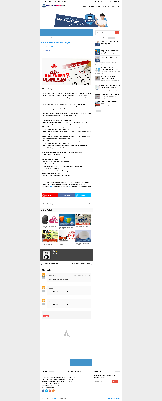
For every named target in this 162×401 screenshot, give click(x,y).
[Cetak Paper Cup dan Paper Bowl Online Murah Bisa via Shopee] (83, 236)
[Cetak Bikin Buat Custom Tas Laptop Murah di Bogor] (50, 219)
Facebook (66, 195)
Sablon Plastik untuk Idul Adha (110, 94)
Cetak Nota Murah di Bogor (50, 263)
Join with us (117, 1)
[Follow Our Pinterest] (110, 1)
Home (84, 6)
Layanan (48, 37)
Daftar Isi (71, 381)
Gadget (98, 6)
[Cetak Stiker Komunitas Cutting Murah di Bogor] (50, 236)
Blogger (118, 398)
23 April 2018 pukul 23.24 (81, 288)
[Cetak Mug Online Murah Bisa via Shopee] (67, 220)
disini (50, 186)
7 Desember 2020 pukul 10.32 (80, 301)
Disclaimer (72, 379)
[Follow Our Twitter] (98, 1)
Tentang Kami (72, 377)
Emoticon (46, 316)
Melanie (51, 301)
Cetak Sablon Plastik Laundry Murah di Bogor (82, 227)
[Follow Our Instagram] (107, 1)
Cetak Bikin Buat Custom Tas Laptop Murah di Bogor (49, 227)
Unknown (51, 288)
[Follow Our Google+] (101, 1)
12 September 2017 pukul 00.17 (80, 275)
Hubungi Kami (72, 375)
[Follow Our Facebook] (95, 1)
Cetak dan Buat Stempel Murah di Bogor (66, 243)
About (50, 1)
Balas (43, 278)
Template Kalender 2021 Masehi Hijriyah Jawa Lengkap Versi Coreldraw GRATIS (110, 87)
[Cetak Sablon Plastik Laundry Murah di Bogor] (83, 219)
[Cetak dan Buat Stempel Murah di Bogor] (67, 236)
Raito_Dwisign (111, 398)
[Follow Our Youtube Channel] (104, 1)
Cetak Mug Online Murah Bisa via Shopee (66, 228)
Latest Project (115, 6)
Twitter (83, 195)
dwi (54, 251)
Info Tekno (91, 6)
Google (50, 195)
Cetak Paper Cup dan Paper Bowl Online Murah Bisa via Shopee (82, 245)
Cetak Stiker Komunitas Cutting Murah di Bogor (47, 243)
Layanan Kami (106, 6)
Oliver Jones (52, 275)
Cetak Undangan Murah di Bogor (81, 263)
